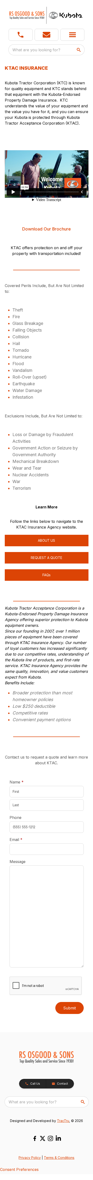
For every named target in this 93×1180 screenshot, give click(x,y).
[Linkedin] (58, 1138)
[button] (21, 35)
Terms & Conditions (59, 1158)
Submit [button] (69, 1008)
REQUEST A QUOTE (46, 558)
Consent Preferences (19, 1169)
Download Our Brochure (46, 228)
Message (18, 861)
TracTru (63, 1121)
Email (23, 839)
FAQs (46, 575)
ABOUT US (46, 540)
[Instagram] (50, 1138)
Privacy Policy (30, 1158)
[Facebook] (35, 1138)
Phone (15, 817)
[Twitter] (43, 1138)
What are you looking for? (36, 49)
